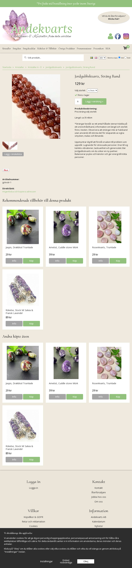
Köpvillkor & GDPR (33, 517)
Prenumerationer (84, 48)
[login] (110, 38)
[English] (96, 57)
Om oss (98, 501)
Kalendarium (98, 521)
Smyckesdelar (29, 48)
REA (108, 48)
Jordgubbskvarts (54, 67)
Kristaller (6, 48)
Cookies (33, 526)
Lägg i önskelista (13, 154)
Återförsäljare (98, 492)
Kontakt (98, 487)
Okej (85, 561)
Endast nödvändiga (66, 561)
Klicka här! (113, 18)
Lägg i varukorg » (94, 101)
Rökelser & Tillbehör (47, 48)
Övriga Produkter (66, 48)
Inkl (122, 58)
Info (14, 260)
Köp (31, 260)
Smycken (17, 48)
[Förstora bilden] (36, 106)
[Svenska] (91, 57)
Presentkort (98, 48)
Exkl (128, 58)
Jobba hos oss (98, 496)
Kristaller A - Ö (35, 67)
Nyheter (98, 526)
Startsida (6, 67)
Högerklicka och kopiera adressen (19, 191)
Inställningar (46, 561)
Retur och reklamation (33, 521)
